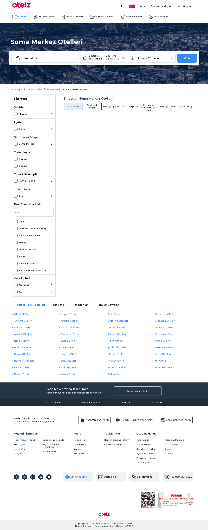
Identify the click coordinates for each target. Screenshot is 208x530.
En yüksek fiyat (186, 106)
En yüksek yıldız (92, 106)
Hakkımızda (142, 440)
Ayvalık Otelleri (23, 334)
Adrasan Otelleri (164, 327)
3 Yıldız (23, 166)
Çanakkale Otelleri (165, 334)
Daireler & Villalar (104, 16)
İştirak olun (155, 402)
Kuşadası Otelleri (164, 367)
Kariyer (169, 453)
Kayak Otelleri (75, 16)
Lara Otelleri (68, 347)
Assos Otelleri (69, 374)
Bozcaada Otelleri (165, 320)
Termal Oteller (47, 16)
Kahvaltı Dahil (27, 180)
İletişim (125, 402)
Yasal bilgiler (143, 462)
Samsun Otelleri (117, 367)
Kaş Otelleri (161, 360)
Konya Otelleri (22, 354)
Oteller (23, 16)
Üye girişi (78, 449)
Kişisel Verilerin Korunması (51, 445)
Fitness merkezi (28, 249)
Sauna (22, 256)
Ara (187, 58)
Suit (21, 292)
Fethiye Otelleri (117, 360)
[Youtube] (49, 477)
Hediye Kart (80, 440)
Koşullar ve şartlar (146, 449)
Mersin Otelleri (116, 354)
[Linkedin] (40, 477)
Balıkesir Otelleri (24, 360)
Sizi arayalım (53, 402)
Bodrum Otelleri (23, 347)
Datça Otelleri (22, 367)
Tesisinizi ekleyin (160, 6)
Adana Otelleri (163, 340)
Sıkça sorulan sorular (54, 440)
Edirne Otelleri (69, 367)
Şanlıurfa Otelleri (117, 347)
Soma (22, 129)
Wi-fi (22, 221)
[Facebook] (16, 477)
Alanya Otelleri (22, 327)
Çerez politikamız (174, 440)
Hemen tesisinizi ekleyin (117, 440)
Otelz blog (110, 476)
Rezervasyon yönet (91, 402)
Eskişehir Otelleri (71, 334)
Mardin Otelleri (70, 327)
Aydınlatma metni (146, 453)
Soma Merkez (27, 144)
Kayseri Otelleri (70, 354)
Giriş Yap (188, 6)
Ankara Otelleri (69, 320)
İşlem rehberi (50, 451)
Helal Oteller (161, 16)
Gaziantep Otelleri (165, 314)
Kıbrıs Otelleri (116, 340)
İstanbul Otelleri (23, 314)
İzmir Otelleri (21, 340)
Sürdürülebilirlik (144, 444)
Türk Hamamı (27, 263)
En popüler (73, 106)
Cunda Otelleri (116, 327)
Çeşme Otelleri (69, 314)
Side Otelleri (115, 314)
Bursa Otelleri (69, 340)
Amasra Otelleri (117, 334)
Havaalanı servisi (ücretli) (33, 270)
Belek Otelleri (163, 354)
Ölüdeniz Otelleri (118, 320)
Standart (24, 285)
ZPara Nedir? (80, 444)
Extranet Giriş (79, 476)
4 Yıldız (23, 159)
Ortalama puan (130, 106)
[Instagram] (24, 477)
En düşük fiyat (167, 106)
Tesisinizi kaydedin (138, 391)
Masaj (22, 242)
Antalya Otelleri (23, 320)
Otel (21, 196)
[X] (32, 477)
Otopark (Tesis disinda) (32, 228)
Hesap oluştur (81, 453)
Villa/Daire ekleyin (113, 444)
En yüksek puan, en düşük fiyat (149, 107)
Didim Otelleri (116, 374)
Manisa (23, 114)
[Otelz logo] (21, 6)
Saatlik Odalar (134, 16)
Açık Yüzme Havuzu (30, 235)
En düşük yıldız (111, 106)
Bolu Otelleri (68, 360)
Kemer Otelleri (22, 374)
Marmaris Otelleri (165, 347)
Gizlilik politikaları (145, 458)
